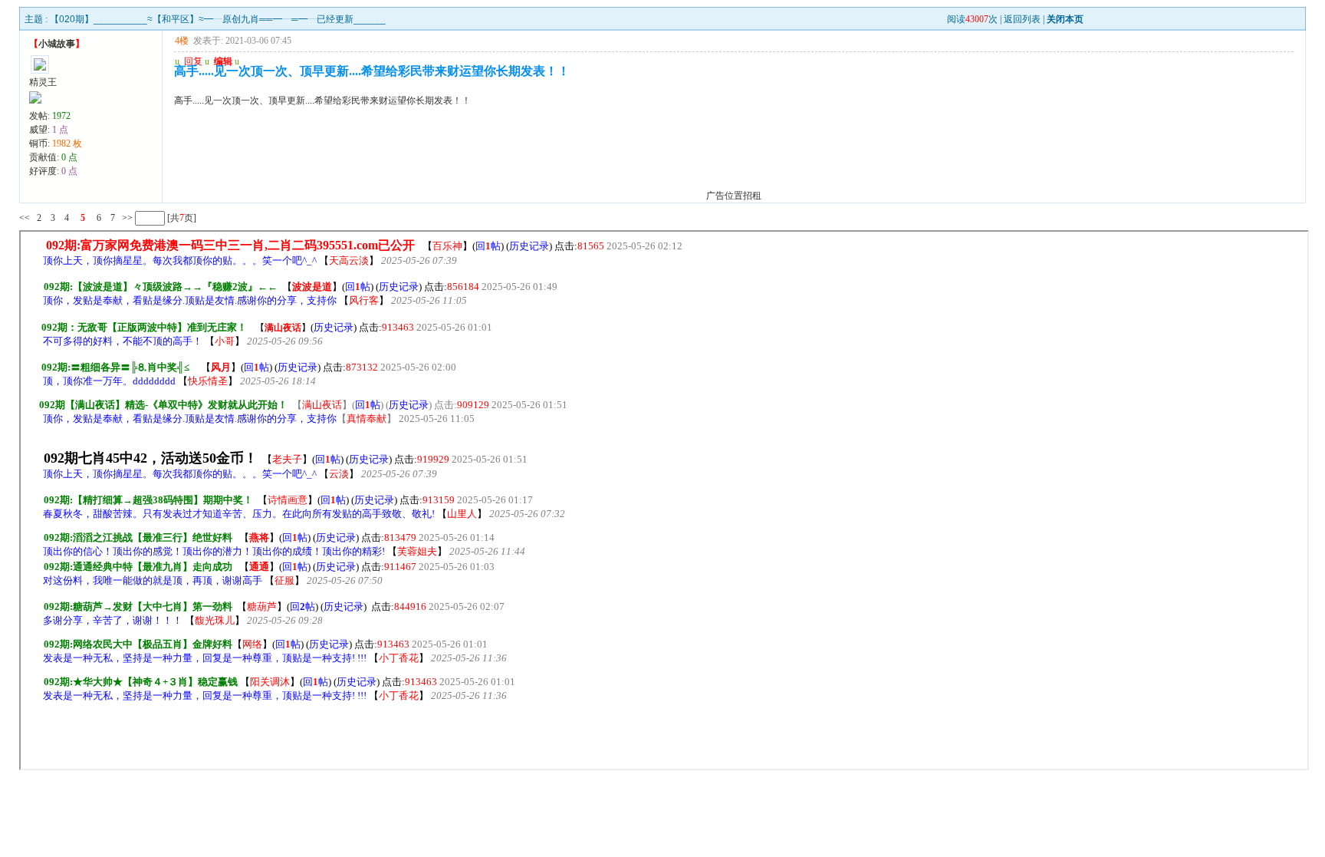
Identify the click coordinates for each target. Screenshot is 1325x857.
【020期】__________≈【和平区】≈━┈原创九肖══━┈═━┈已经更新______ (218, 19)
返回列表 (1022, 19)
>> (126, 218)
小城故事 (56, 43)
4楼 (182, 40)
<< (24, 218)
